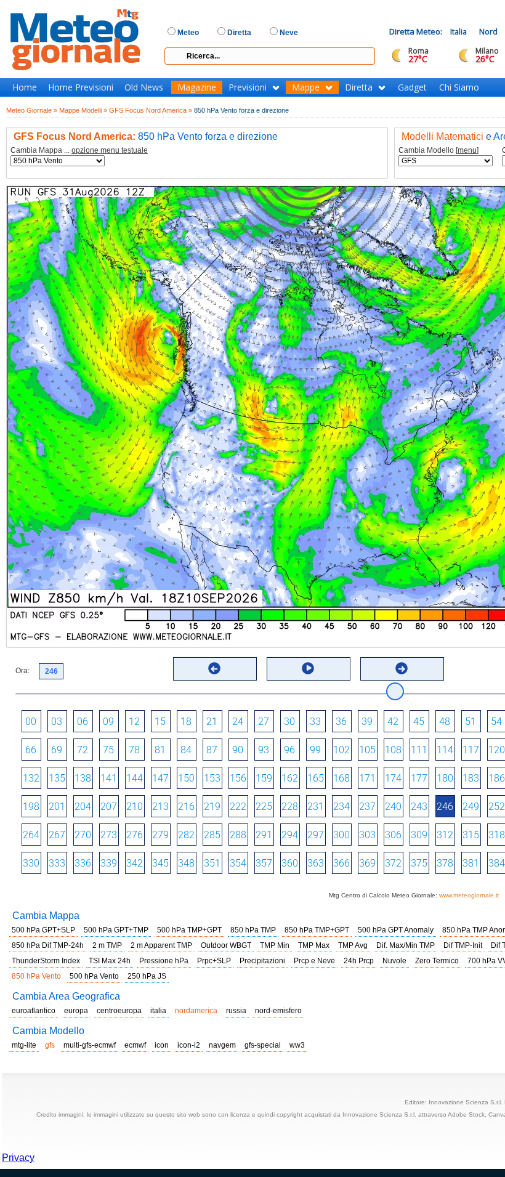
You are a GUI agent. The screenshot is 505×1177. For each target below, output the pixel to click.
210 (134, 806)
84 (186, 750)
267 (57, 835)
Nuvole (394, 961)
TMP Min (274, 945)
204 (83, 806)
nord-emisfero (278, 1010)
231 (315, 806)
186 (496, 778)
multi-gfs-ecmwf (89, 1045)
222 (238, 806)
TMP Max (313, 945)
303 (367, 835)
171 (367, 778)
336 (83, 863)
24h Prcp (359, 961)
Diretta (359, 87)
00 (30, 721)
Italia (458, 31)
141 (108, 778)
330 (31, 863)
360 (289, 863)
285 (212, 835)
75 (108, 750)
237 (367, 806)
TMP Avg (353, 945)
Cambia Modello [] (438, 151)
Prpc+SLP (214, 961)
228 (289, 806)
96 (289, 750)
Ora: (22, 670)
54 (496, 721)
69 (56, 750)
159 (264, 778)
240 (393, 806)
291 (264, 835)
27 (263, 721)
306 (393, 835)
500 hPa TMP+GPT (189, 930)
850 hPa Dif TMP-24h (48, 945)
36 (341, 721)
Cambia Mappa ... (79, 151)
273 (108, 835)
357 (264, 863)
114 (445, 750)
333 (57, 863)
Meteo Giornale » (31, 110)
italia (158, 1010)
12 (134, 721)
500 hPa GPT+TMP (116, 930)
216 (186, 806)
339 (108, 863)
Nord (488, 31)
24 (237, 721)
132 (31, 778)
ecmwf (135, 1045)
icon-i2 (188, 1045)
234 (341, 806)
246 (445, 806)
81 (160, 750)
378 (445, 863)
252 (496, 806)
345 (160, 863)
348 (186, 863)
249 (471, 806)
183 (471, 778)
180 (445, 778)
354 (238, 863)
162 (289, 778)
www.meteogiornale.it (469, 895)
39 (367, 721)
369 (367, 863)
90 (237, 750)
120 (496, 750)
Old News (143, 87)
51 (470, 721)
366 (341, 863)
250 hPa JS (146, 976)
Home (24, 87)
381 (471, 863)
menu (467, 150)
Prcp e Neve (314, 961)
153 (212, 778)
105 (367, 750)
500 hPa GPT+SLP (43, 930)
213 (160, 806)
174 (393, 778)
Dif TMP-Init (462, 945)
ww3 (297, 1045)
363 (315, 863)
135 (57, 778)
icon (162, 1045)
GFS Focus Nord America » (150, 110)
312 (445, 835)
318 (496, 835)
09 (108, 721)
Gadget (412, 87)
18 (186, 721)
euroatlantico (33, 1010)
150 (186, 778)
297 (315, 835)
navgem (222, 1045)
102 (341, 750)
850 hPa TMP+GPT (317, 930)
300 (341, 835)
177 (419, 778)
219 (212, 806)
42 (392, 721)
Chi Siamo (459, 87)
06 (82, 721)
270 (83, 835)
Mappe (306, 87)
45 (418, 721)
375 (419, 863)
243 (419, 806)
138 (83, 778)
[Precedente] (214, 668)
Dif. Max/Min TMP (405, 945)
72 (82, 750)
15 (160, 721)
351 (212, 863)
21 (211, 721)
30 (289, 721)
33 (315, 721)
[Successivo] (401, 668)
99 (315, 750)
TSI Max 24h (110, 961)
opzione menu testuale (109, 150)
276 (134, 835)
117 (471, 750)
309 (419, 835)
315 (471, 835)
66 (30, 750)
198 (31, 806)
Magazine (196, 87)
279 (160, 835)
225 (264, 806)
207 (108, 806)
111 (419, 750)
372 (393, 863)
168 (341, 778)
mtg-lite (24, 1045)
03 (56, 721)
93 (263, 750)
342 (134, 863)
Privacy (18, 1157)
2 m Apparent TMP (161, 945)
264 (31, 835)
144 (134, 778)
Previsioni (247, 87)
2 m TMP (107, 945)
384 (496, 863)
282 (186, 835)
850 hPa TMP (253, 930)
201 (57, 806)
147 (160, 778)
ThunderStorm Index (46, 961)
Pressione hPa (163, 961)
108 (393, 750)
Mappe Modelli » (83, 110)
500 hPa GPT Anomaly (396, 930)
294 (289, 835)
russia (236, 1010)
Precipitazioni (262, 961)
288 (238, 835)
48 (444, 721)
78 (134, 750)
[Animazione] (308, 668)
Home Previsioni (80, 87)
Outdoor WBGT (226, 945)
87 (211, 750)
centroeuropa (119, 1010)
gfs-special (262, 1045)
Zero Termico (437, 961)
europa (76, 1010)
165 (315, 778)
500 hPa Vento (94, 976)
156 (238, 778)
